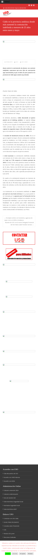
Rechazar (30, 553)
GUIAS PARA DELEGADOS (11, 522)
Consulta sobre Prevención (11, 526)
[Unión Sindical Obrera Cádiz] (5, 13)
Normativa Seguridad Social (12, 505)
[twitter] (31, 6)
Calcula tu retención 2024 (11, 490)
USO (16, 62)
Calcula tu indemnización (11, 494)
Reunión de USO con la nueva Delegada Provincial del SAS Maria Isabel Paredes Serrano (19, 224)
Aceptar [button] (8, 553)
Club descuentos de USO (11, 473)
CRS (5, 530)
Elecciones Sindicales (10, 537)
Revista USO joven (9, 533)
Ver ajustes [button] (22, 553)
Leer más (15, 553)
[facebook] (29, 6)
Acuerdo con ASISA (9, 481)
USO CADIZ (24, 62)
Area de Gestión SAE (10, 498)
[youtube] (34, 6)
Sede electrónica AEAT (10, 509)
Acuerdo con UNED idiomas (12, 477)
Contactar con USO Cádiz (11, 518)
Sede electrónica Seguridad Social (13, 501)
